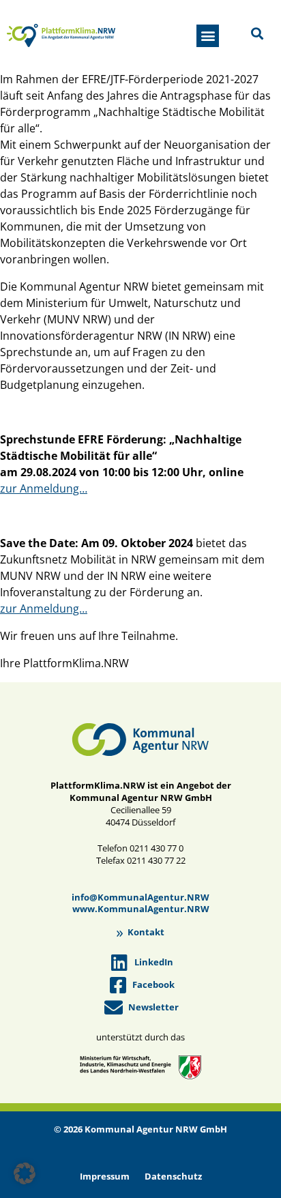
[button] (207, 36)
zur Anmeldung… (43, 488)
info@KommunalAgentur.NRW (140, 897)
